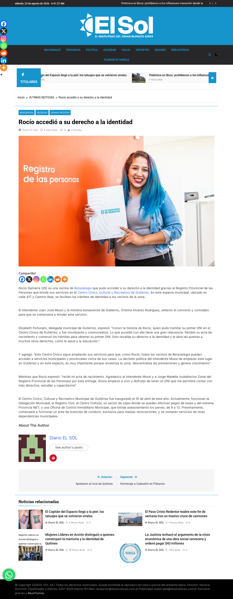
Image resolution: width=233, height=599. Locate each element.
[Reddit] (57, 279)
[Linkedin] (50, 279)
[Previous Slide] (210, 3)
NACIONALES (52, 50)
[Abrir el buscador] (209, 54)
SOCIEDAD (109, 50)
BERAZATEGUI (180, 50)
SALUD (126, 50)
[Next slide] (215, 3)
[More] (65, 279)
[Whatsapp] (43, 279)
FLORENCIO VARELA (116, 59)
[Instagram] (36, 279)
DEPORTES (142, 50)
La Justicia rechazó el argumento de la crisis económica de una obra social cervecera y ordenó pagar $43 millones (177, 539)
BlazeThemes (36, 593)
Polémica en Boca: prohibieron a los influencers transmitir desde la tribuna (162, 3)
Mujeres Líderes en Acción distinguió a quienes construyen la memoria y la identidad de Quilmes (79, 539)
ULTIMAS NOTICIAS (60, 112)
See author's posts (69, 447)
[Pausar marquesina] (212, 77)
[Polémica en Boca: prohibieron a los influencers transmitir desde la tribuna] (114, 78)
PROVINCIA (73, 50)
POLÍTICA (92, 50)
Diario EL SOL (30, 130)
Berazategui (83, 288)
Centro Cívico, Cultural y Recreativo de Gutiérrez (113, 292)
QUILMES (160, 50)
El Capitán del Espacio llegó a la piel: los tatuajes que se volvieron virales (54, 75)
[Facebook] (22, 279)
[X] (29, 279)
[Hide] (1, 74)
